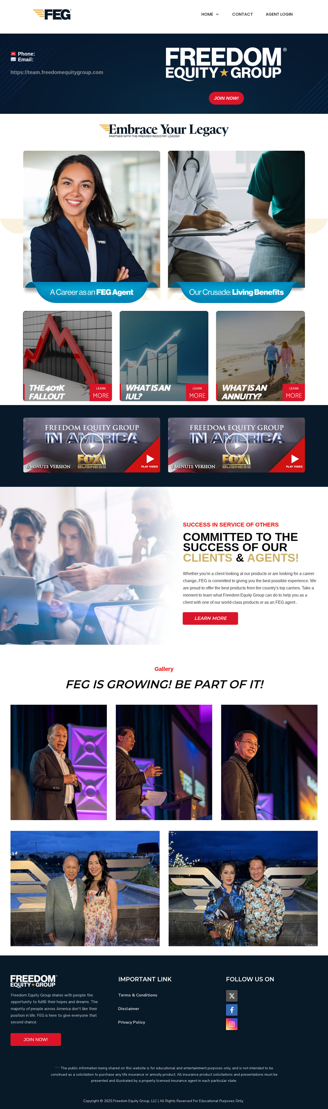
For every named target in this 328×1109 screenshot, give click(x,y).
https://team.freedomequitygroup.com (57, 72)
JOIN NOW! (226, 98)
